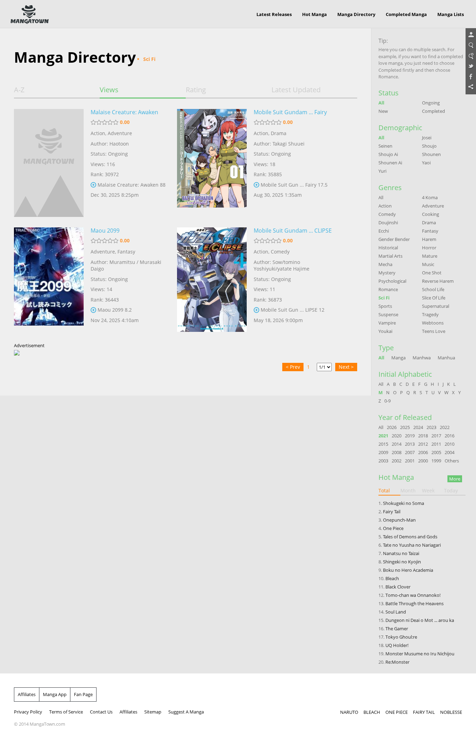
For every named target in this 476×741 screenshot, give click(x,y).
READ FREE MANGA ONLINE (29, 14)
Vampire (387, 323)
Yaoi (426, 162)
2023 (431, 427)
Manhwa (422, 357)
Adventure (120, 133)
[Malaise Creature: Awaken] (49, 163)
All (381, 103)
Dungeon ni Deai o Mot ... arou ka (419, 620)
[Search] (471, 45)
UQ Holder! (396, 645)
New (383, 111)
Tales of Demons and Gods (410, 536)
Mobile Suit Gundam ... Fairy (290, 112)
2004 (449, 452)
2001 (410, 461)
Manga (398, 357)
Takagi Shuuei (288, 143)
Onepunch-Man (399, 520)
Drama (278, 133)
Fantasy (126, 251)
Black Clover (397, 587)
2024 (418, 427)
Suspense (388, 314)
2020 (396, 435)
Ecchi (383, 231)
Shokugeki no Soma (403, 503)
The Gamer (396, 628)
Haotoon (119, 143)
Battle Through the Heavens (414, 603)
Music (428, 264)
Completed (433, 111)
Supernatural (435, 306)
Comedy (280, 251)
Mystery (387, 273)
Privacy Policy (28, 712)
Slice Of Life (433, 298)
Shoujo (429, 146)
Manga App (55, 694)
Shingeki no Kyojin (402, 562)
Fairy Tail (391, 511)
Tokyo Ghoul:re (401, 637)
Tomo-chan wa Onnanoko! (412, 595)
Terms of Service (66, 712)
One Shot (432, 273)
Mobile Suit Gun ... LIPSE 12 (292, 309)
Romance (388, 289)
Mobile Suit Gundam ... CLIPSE (293, 230)
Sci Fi (384, 298)
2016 (449, 435)
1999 (436, 461)
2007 (410, 452)
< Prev (293, 367)
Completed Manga (406, 14)
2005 (436, 452)
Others (452, 461)
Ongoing (431, 103)
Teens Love (433, 331)
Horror (429, 247)
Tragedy (430, 314)
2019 (410, 435)
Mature (429, 256)
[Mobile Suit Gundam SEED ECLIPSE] (212, 281)
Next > (346, 367)
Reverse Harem (438, 281)
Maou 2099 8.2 (115, 309)
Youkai (385, 331)
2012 (423, 444)
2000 (423, 461)
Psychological (392, 281)
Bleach (392, 578)
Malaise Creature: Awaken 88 (132, 184)
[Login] (471, 35)
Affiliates (27, 694)
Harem (429, 239)
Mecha (385, 264)
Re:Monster (397, 662)
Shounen (431, 154)
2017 (436, 435)
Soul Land (395, 612)
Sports (385, 306)
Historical (388, 247)
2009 (383, 452)
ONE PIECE (396, 712)
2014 (396, 444)
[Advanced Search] (471, 56)
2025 (405, 427)
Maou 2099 (105, 230)
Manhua (446, 357)
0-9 (387, 401)
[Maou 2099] (49, 281)
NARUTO (349, 712)
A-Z (19, 90)
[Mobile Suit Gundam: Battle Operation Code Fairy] (212, 163)
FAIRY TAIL (424, 712)
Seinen (385, 146)
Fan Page (83, 694)
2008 (396, 452)
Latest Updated (296, 90)
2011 (436, 444)
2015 (383, 444)
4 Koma (430, 197)
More (454, 479)
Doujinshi (388, 222)
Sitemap (152, 712)
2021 (383, 435)
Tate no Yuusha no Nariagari (412, 545)
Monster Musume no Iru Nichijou (419, 653)
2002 (396, 461)
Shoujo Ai (388, 154)
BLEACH (371, 712)
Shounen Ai (390, 162)
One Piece (393, 528)
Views (109, 90)
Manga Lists (450, 14)
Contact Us (101, 712)
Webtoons (433, 323)
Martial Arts (390, 256)
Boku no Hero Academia (408, 570)
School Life (433, 289)
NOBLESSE (451, 712)
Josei (426, 137)
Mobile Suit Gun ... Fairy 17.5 (294, 184)
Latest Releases (274, 14)
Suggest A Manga (186, 712)
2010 (449, 444)
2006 (423, 452)
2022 (445, 427)
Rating (196, 90)
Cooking (430, 214)
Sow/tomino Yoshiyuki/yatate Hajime (281, 265)
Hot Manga (314, 14)
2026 (392, 427)
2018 (423, 435)
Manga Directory (356, 14)
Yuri (382, 171)
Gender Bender (394, 239)
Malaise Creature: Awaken (124, 112)
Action (98, 133)
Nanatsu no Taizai (401, 553)
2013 (410, 444)
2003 (383, 461)
